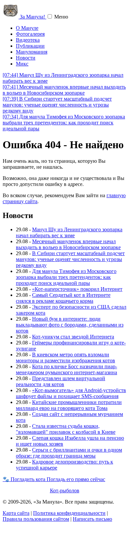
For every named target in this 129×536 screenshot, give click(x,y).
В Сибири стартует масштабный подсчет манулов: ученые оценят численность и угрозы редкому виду (57, 104)
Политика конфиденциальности (69, 513)
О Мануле (27, 28)
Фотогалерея (30, 34)
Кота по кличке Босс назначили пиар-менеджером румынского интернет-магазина (66, 369)
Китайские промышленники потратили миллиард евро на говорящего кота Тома (69, 405)
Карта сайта (16, 513)
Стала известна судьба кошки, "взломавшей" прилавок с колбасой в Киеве (65, 429)
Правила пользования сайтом (36, 519)
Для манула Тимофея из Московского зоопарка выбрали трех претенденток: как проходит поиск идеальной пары (64, 122)
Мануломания (31, 52)
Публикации (30, 46)
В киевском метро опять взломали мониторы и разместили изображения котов (65, 357)
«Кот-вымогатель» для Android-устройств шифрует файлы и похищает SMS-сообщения (71, 393)
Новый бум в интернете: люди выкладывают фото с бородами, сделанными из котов (69, 325)
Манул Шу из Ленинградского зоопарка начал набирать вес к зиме (69, 232)
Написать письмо (92, 519)
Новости (25, 58)
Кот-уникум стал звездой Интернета (73, 336)
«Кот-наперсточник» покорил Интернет (77, 289)
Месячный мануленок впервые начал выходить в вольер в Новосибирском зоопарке (64, 90)
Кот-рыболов (64, 490)
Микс (22, 64)
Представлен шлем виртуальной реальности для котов (60, 381)
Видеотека (28, 40)
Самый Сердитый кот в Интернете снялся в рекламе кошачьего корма (63, 298)
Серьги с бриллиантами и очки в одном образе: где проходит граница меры (69, 453)
